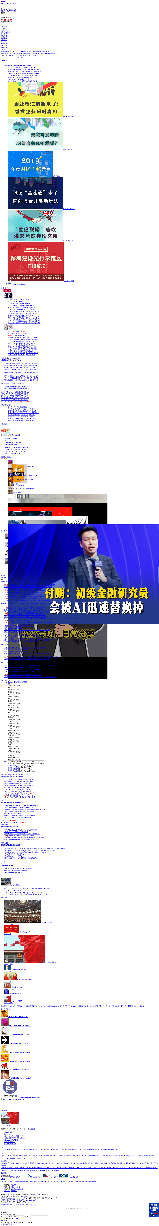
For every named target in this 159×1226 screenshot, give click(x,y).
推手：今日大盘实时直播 (16, 319)
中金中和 (11, 349)
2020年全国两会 (16, 1006)
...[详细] (32, 1129)
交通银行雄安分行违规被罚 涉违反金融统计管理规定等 (22, 834)
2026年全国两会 (6, 1125)
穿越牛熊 (17, 415)
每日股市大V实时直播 (11, 388)
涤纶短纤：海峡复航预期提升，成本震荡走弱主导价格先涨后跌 (25, 809)
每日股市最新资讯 (7, 577)
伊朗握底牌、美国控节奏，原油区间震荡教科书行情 (21, 806)
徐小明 (13, 53)
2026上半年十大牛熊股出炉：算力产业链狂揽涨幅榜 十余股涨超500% (26, 641)
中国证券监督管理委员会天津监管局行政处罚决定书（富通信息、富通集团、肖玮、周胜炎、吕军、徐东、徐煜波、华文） (44, 619)
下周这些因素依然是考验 (16, 311)
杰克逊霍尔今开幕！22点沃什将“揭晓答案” (22, 67)
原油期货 (37, 51)
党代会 (30, 979)
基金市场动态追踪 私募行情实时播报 (16, 400)
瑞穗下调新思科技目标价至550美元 (15, 651)
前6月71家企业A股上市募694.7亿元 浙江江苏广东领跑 (28, 635)
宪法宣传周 (22, 969)
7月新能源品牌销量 (7, 865)
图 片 (9, 60)
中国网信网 (51, 53)
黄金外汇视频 (44, 51)
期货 (5, 36)
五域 (22, 415)
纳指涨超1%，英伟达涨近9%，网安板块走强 (22, 81)
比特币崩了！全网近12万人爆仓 (14, 451)
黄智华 (16, 335)
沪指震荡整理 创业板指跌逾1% (11, 360)
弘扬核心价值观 (15, 435)
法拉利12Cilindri (16, 885)
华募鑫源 (25, 417)
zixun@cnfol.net (23, 1196)
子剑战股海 (31, 420)
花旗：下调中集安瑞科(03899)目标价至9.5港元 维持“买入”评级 (24, 648)
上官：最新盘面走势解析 (32, 321)
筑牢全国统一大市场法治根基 (14, 632)
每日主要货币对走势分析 (12, 791)
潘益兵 (10, 351)
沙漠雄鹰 (27, 345)
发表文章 (7, 290)
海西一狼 (11, 355)
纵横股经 (11, 418)
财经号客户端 (11, 3)
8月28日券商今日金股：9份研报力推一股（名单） (20, 367)
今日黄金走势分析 (10, 787)
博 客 (2, 288)
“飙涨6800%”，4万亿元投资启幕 (18, 79)
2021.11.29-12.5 (9, 971)
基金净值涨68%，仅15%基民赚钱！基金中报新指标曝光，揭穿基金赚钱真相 (29, 665)
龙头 (19, 355)
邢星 (9, 333)
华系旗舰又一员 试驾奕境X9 (13, 890)
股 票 (3, 576)
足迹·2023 (7, 440)
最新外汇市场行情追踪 (11, 394)
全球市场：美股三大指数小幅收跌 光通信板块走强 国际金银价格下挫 (26, 659)
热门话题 (4, 405)
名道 (22, 347)
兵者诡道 (35, 353)
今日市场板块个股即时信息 (32, 581)
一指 (19, 345)
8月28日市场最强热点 (28, 309)
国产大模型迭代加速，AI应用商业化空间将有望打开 (21, 376)
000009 (10, 769)
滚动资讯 (11, 55)
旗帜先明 (33, 345)
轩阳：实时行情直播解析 (32, 323)
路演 (5, 47)
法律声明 (7, 1191)
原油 (2, 36)
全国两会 (49, 922)
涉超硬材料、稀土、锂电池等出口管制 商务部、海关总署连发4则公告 (27, 630)
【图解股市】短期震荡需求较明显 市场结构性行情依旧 (41, 1170)
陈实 (20, 335)
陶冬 (19, 337)
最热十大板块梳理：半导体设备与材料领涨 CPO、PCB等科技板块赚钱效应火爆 (30, 639)
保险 (2, 40)
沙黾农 (35, 53)
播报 (2, 47)
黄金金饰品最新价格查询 (25, 781)
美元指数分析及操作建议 (92, 1149)
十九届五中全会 (6, 1006)
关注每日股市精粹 (10, 387)
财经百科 (4, 1161)
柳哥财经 (24, 53)
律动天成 (27, 351)
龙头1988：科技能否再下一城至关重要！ (21, 315)
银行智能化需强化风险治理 (9, 826)
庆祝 (21, 932)
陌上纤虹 (32, 341)
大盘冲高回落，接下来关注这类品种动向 (21, 305)
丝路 (5, 43)
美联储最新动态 (26, 791)
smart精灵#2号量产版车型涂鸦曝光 (15, 870)
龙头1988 (22, 339)
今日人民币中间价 (15, 789)
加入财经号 (4, 458)
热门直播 (7, 1009)
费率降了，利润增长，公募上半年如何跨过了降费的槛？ (22, 669)
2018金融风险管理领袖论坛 (30, 1006)
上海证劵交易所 (15, 1177)
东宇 (34, 418)
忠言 (16, 53)
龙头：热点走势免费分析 (32, 319)
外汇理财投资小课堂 (22, 398)
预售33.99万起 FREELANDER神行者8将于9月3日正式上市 (23, 892)
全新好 (15, 765)
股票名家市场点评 (9, 383)
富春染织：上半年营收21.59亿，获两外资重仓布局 (20, 369)
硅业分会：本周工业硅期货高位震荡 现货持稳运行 (20, 815)
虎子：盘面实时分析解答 (31, 317)
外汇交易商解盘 (13, 797)
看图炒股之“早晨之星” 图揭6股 (21, 620)
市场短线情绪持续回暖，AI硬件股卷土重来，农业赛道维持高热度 (25, 589)
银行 (5, 40)
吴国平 (21, 343)
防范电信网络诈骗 (10, 1144)
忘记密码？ (4, 1220)
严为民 (15, 347)
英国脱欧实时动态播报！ (59, 1149)
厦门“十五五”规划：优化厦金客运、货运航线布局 (20, 858)
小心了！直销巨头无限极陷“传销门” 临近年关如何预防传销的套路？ (73, 1163)
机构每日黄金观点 (25, 392)
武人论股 (27, 347)
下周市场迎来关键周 (14, 309)
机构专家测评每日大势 (48, 581)
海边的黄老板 (12, 341)
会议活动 (4, 897)
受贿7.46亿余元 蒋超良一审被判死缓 (16, 832)
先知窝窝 (33, 347)
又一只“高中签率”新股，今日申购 (12, 581)
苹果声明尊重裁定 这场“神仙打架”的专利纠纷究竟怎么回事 (139, 1163)
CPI (27, 55)
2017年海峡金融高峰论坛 (47, 1006)
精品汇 (3, 402)
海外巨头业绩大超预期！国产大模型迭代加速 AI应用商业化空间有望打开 (28, 587)
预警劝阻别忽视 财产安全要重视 (14, 1138)
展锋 (19, 53)
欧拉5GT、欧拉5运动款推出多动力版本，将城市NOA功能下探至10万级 (27, 888)
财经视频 (4, 424)
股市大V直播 (30, 51)
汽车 (2, 42)
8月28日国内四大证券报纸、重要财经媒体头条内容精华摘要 (27, 613)
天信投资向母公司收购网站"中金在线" (61, 1181)
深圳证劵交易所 (35, 1177)
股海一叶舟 (29, 418)
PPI (32, 55)
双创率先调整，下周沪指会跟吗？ (19, 300)
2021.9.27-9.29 (8, 995)
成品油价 (36, 55)
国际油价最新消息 (25, 783)
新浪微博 (9, 1224)
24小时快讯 (22, 51)
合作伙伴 (4, 1173)
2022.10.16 (7, 934)
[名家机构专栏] (5, 822)
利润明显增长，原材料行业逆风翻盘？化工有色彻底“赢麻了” (24, 609)
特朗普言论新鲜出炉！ (28, 1149)
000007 (10, 765)
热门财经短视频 (24, 388)
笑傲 (33, 355)
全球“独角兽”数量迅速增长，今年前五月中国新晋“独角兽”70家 (21, 1168)
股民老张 (26, 343)
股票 (2, 358)
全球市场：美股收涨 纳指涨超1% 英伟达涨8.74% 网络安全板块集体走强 (34, 657)
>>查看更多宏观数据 (11, 682)
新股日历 (23, 55)
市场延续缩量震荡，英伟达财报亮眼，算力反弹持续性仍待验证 (25, 596)
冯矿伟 (10, 343)
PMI (29, 55)
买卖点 (10, 347)
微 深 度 (7, 626)
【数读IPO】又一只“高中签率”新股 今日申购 (22, 598)
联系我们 (20, 1189)
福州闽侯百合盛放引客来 (16, 854)
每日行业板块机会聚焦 (44, 604)
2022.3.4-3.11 (8, 964)
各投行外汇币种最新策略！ (110, 1149)
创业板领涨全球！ (19, 284)
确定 (5, 761)
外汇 (5, 34)
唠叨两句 (19, 331)
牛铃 (12, 353)
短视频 (9, 457)
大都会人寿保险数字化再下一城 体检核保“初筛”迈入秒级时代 (24, 837)
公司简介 (14, 1189)
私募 (6, 662)
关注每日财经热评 (22, 387)
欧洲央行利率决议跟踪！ (76, 1149)
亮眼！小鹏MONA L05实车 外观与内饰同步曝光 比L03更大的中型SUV (27, 894)
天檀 (31, 351)
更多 (2, 1009)
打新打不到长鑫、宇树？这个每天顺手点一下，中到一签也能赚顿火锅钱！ (25, 1156)
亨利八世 (14, 333)
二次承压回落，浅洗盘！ (32, 311)
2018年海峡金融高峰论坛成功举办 (24, 1181)
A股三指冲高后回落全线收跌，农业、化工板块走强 (21, 363)
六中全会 (19, 987)
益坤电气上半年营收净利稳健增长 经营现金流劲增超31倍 (26, 615)
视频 (2, 398)
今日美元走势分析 (10, 793)
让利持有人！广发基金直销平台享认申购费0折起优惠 (21, 671)
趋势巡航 (34, 349)
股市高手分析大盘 (21, 383)
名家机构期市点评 (10, 396)
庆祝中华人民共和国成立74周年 (14, 1136)
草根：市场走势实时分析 (16, 323)
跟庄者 (10, 417)
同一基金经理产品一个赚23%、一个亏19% (22, 409)
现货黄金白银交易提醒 (24, 787)
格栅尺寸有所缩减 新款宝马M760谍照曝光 (18, 868)
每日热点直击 (9, 402)
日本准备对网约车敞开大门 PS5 (14, 444)
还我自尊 (22, 353)
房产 (2, 43)
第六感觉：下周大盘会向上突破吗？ (20, 303)
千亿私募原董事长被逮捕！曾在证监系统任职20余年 (24, 675)
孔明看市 (21, 351)
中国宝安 (16, 769)
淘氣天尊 (30, 53)
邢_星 (10, 337)
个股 (8, 30)
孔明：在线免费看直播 (15, 317)
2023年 (44, 922)
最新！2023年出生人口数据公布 (14, 453)
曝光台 (3, 863)
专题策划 (4, 1110)
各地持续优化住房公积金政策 (10, 845)
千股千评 (17, 55)
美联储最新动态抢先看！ (12, 1149)
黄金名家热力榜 (13, 51)
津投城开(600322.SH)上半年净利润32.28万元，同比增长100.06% (25, 852)
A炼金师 (15, 343)
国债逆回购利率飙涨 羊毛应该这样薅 (107, 1163)
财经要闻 (4, 60)
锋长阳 (26, 415)
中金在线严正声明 (7, 1181)
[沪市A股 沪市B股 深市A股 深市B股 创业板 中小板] (18, 761)
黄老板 (16, 349)
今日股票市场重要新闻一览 (28, 604)
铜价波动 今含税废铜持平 (12, 813)
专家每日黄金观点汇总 (25, 785)
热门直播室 (4, 51)
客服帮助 (13, 9)
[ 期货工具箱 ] (15, 822)
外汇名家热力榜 (43, 53)
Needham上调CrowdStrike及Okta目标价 (16, 649)
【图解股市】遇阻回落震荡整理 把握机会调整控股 (58, 1168)
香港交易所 (54, 1177)
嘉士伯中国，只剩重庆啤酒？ (17, 407)
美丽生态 (16, 771)
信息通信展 (19, 993)
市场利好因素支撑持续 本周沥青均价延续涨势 (19, 811)
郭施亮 (24, 337)
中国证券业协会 (73, 1177)
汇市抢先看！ (20, 774)
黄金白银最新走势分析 (15, 795)
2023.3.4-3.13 (8, 924)
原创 (5, 45)
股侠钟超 (22, 418)
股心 (22, 345)
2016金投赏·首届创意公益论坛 (65, 1006)
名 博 (6, 288)
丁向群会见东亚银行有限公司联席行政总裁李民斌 (20, 830)
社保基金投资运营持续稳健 (13, 628)
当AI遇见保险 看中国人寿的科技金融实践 (21, 836)
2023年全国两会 (9, 1142)
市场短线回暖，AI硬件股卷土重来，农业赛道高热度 (21, 380)
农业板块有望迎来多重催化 (9, 604)
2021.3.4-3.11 (8, 1003)
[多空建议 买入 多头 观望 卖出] (11, 761)
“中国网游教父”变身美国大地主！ (15, 449)
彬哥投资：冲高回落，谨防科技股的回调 (21, 307)
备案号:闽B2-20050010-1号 (9, 1198)
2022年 (47, 962)
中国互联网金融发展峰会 (136, 1006)
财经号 (3, 49)
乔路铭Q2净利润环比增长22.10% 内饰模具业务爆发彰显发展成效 (25, 617)
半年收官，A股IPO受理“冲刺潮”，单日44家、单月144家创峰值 (31, 622)
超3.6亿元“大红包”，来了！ (13, 856)
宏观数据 (4, 680)
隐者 (15, 355)
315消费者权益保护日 (11, 1132)
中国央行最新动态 (27, 789)
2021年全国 (15, 969)
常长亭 (17, 353)
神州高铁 (16, 767)
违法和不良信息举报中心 (23, 1204)
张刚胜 (15, 351)
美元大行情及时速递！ (43, 1149)
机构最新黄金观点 (27, 779)
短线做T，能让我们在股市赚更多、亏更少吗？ (65, 1156)
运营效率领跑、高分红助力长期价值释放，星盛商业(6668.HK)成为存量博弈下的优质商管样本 (34, 848)
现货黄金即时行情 (15, 779)
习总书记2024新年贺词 (11, 438)
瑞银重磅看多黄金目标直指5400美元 (12, 776)
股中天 (35, 337)
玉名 (26, 341)
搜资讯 (20, 57)
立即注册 (17, 1222)
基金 (5, 38)
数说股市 (7, 635)
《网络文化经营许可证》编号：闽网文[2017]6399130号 (18, 1200)
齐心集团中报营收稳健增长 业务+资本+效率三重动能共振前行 (24, 592)
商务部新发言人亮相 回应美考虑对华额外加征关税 (24, 69)
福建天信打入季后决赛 (42, 1181)
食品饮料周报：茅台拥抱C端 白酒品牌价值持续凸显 (21, 372)
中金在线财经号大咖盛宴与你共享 (85, 1181)
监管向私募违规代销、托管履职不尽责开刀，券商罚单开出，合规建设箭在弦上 (30, 677)
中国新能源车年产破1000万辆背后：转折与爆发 (23, 413)
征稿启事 (14, 1185)
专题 (5, 42)
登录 (2, 1)
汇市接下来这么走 (29, 795)
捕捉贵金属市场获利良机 (27, 797)
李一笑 (10, 345)
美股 (6, 644)
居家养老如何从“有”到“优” (18, 626)
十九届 (14, 987)
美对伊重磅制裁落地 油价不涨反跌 (12, 802)
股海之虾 (33, 343)
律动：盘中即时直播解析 (16, 321)
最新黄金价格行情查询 (11, 392)
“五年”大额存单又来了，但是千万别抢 (13, 1158)
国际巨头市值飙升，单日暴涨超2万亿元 (21, 77)
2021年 (14, 1001)
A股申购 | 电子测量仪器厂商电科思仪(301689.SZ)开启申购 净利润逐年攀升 (28, 600)
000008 (10, 767)
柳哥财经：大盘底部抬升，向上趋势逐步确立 (23, 313)
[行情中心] (4, 821)
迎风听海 (15, 337)
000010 (10, 771)
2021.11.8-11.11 (9, 989)
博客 (2, 45)
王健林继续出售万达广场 (12, 442)
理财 (2, 38)
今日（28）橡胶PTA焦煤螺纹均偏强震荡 (17, 817)
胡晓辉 (19, 341)
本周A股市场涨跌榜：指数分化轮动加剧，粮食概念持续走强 (27, 607)
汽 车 (3, 861)
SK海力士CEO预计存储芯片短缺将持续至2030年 (24, 73)
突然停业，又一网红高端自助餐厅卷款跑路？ (23, 411)
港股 (8, 32)
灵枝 (14, 417)
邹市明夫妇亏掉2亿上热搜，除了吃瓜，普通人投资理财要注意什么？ (135, 1156)
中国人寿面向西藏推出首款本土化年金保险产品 (19, 839)
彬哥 (23, 341)
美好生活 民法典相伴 (11, 1140)
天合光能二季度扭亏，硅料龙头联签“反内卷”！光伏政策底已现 (28, 590)
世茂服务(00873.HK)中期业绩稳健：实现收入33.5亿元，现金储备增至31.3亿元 (29, 850)
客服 (5, 1)
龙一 (22, 420)
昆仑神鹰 (29, 353)
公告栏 (3, 1179)
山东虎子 (11, 339)
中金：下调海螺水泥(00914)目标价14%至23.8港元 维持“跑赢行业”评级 (27, 653)
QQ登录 (3, 1224)
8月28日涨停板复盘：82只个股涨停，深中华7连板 (20, 365)
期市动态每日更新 (22, 396)
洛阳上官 (29, 337)
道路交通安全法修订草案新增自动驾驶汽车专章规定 (21, 378)
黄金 (2, 34)
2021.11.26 (7, 981)
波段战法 (28, 339)
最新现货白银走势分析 (11, 783)
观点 (2, 383)
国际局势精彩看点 (10, 781)
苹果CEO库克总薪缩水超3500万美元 (16, 447)
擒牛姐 (16, 339)
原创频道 (4, 1165)
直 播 (9, 405)
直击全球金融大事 (10, 398)
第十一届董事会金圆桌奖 (83, 1006)
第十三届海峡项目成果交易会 (118, 1006)
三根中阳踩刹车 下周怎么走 (17, 301)
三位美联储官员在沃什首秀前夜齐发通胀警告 (23, 75)
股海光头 (35, 339)
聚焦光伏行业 (8, 1134)
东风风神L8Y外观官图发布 (13, 872)
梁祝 (23, 335)
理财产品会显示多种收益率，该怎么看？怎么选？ (96, 1156)
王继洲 (16, 418)
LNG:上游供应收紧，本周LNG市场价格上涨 (18, 807)
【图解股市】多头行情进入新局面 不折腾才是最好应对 (93, 1168)
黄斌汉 (23, 355)
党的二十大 (26, 932)
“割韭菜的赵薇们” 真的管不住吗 (39, 1163)
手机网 (3, 3)
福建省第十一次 (22, 979)
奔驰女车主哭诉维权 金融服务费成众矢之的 (15, 1163)
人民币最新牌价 (22, 793)
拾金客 (28, 349)
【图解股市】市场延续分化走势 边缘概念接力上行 (127, 1168)
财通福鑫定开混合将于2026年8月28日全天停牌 (19, 667)
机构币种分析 (23, 394)
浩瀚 (9, 353)
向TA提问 (25, 1017)
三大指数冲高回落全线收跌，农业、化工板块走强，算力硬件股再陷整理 (31, 585)
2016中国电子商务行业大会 (100, 1006)
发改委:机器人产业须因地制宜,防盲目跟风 (18, 65)
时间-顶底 (22, 349)
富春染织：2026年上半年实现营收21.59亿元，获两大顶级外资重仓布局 (27, 611)
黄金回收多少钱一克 (11, 785)
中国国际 (12, 993)
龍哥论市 (17, 420)
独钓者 (15, 345)
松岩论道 (8, 53)
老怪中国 (11, 420)
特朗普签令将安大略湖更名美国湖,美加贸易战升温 (24, 71)
